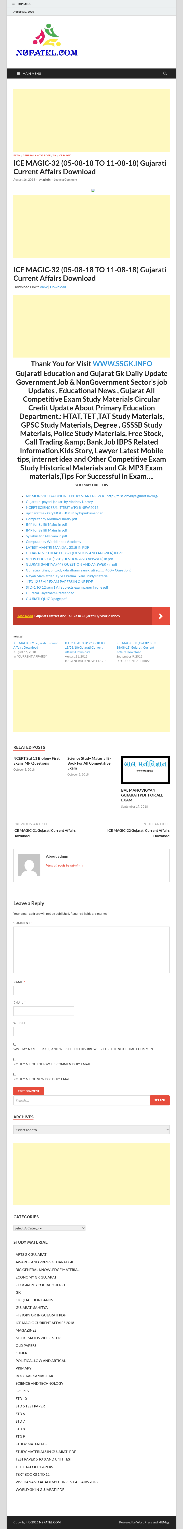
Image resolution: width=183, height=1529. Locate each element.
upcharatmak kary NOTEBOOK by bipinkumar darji (65, 513)
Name (19, 982)
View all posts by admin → (65, 865)
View (44, 287)
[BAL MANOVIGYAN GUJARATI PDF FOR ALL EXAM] (145, 771)
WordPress (144, 1522)
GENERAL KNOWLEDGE (37, 155)
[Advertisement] (91, 120)
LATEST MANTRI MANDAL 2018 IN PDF (57, 547)
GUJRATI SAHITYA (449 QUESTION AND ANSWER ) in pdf (71, 564)
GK (54, 155)
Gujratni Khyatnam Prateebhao (50, 593)
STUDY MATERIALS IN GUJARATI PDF (46, 1451)
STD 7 (20, 1421)
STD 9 (20, 1436)
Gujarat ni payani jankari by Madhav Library (59, 501)
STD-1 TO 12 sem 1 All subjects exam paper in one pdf (67, 587)
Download (58, 287)
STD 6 (20, 1413)
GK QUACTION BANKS (34, 1300)
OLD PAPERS (26, 1345)
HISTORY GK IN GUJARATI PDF (41, 1315)
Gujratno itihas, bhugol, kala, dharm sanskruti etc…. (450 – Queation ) (78, 570)
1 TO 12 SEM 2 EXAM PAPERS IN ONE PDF (59, 581)
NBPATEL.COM (50, 1522)
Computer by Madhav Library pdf (51, 519)
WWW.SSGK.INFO (122, 363)
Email (19, 1002)
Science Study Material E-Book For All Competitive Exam (89, 763)
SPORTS (22, 1391)
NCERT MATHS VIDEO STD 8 (38, 1338)
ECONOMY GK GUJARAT (36, 1277)
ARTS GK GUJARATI (32, 1254)
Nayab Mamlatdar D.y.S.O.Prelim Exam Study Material (67, 576)
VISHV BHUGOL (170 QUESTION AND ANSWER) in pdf (69, 559)
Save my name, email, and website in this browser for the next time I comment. (84, 1049)
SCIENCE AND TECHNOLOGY (39, 1383)
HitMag (163, 1522)
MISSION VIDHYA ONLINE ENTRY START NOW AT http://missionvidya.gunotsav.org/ (92, 496)
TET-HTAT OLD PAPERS (34, 1467)
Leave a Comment (65, 179)
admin (46, 179)
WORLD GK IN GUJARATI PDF (40, 1489)
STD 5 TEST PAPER (30, 1406)
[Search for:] (91, 1100)
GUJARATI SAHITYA (32, 1307)
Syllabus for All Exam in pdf (46, 536)
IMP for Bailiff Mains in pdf (46, 524)
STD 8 (20, 1429)
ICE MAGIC (65, 155)
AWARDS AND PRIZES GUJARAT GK (44, 1262)
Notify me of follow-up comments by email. (52, 1064)
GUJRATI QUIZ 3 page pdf (46, 598)
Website (20, 1023)
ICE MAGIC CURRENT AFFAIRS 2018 (45, 1322)
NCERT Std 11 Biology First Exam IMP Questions (36, 761)
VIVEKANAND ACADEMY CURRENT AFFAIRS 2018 (57, 1482)
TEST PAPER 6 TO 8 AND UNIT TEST (44, 1459)
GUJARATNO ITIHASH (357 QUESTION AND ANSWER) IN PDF (75, 553)
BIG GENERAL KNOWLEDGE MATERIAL (47, 1269)
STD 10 (21, 1398)
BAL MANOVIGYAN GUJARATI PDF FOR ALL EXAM (142, 795)
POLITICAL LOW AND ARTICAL (41, 1360)
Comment (23, 923)
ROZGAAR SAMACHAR (34, 1376)
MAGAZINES (26, 1330)
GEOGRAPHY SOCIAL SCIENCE (41, 1285)
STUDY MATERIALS (31, 1444)
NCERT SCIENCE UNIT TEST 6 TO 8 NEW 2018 (62, 507)
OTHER (21, 1353)
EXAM (17, 155)
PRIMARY (23, 1368)
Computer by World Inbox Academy (53, 541)
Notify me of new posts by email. (42, 1079)
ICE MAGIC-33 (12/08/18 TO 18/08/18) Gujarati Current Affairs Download (85, 647)
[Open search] (165, 73)
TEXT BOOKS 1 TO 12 (33, 1474)
